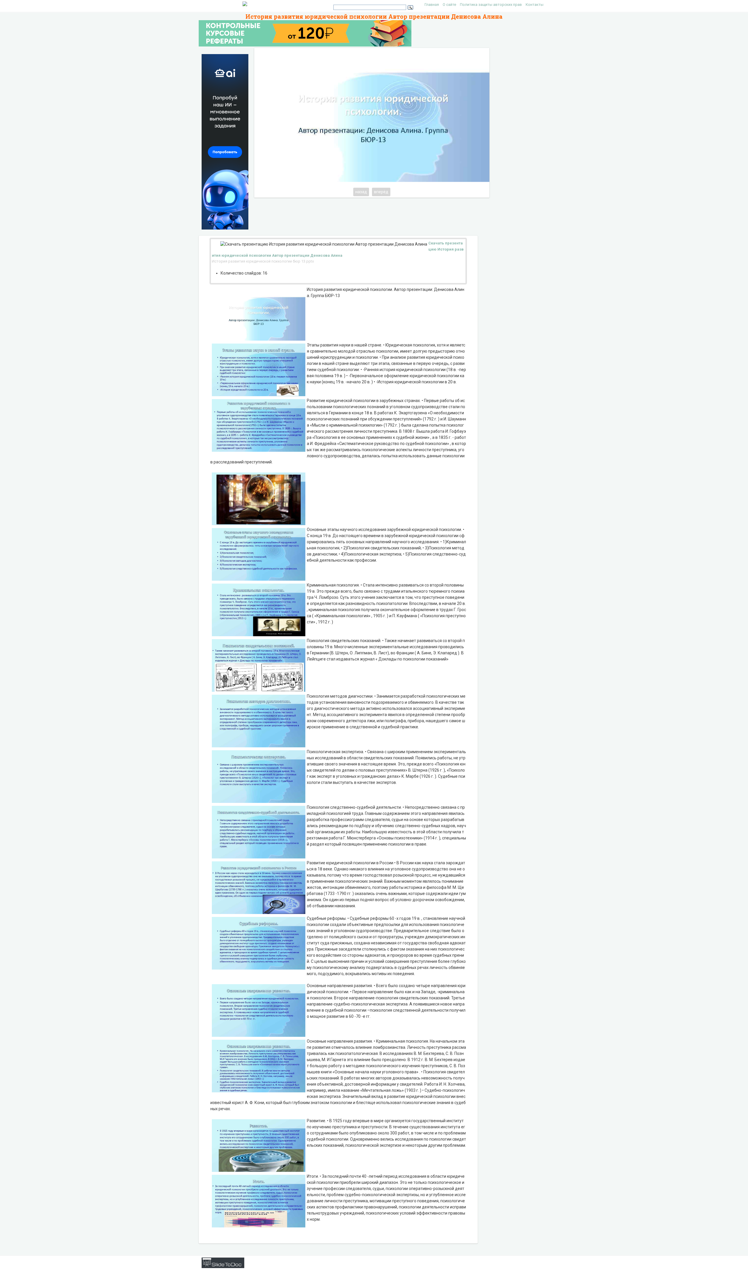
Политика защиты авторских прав (491, 4)
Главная (432, 4)
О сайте (449, 4)
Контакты (534, 4)
